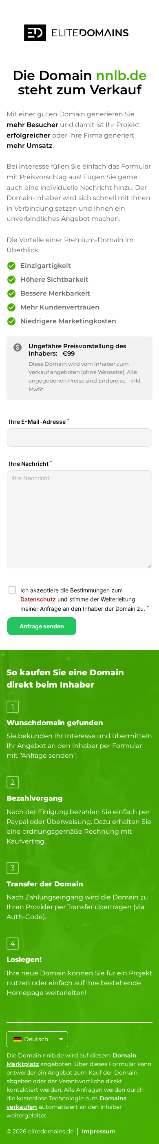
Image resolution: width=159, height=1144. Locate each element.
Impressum (99, 1131)
